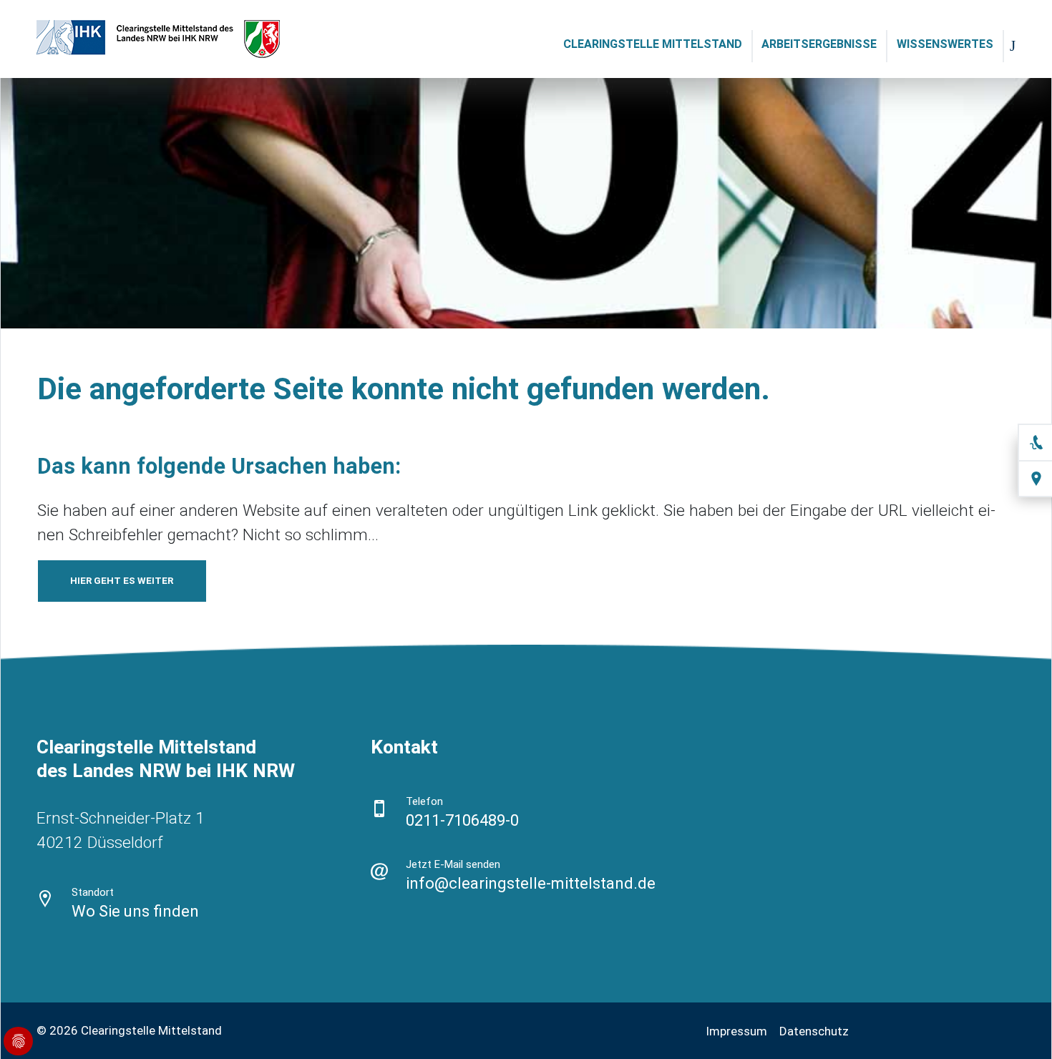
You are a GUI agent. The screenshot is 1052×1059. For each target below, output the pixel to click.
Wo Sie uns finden (135, 911)
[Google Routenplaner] (45, 898)
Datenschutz (814, 1031)
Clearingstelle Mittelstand (652, 44)
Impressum (736, 1031)
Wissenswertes (945, 44)
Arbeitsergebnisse (819, 44)
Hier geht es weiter (121, 580)
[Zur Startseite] (161, 38)
